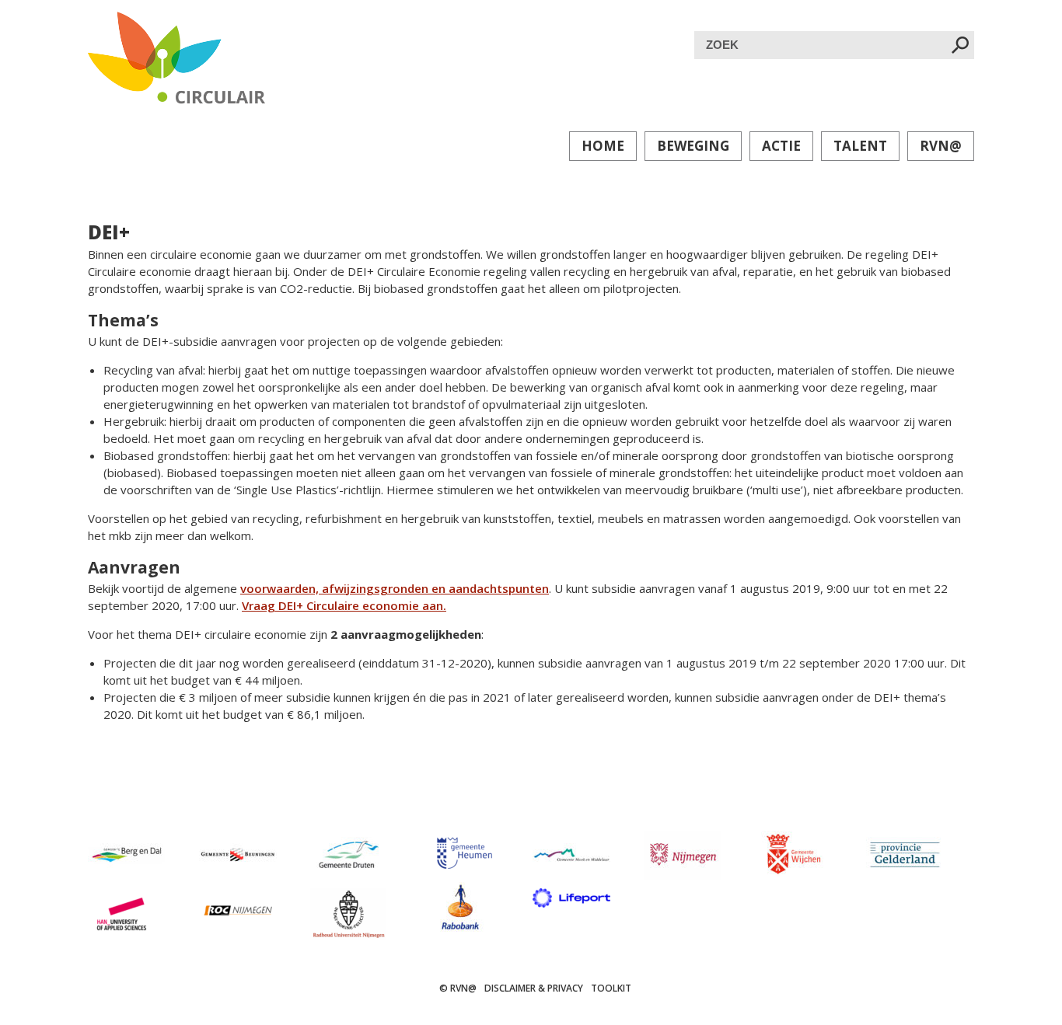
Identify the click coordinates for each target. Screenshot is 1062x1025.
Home (603, 146)
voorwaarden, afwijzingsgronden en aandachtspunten (394, 588)
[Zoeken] (960, 46)
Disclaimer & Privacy (533, 988)
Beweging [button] (693, 146)
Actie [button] (781, 146)
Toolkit (611, 988)
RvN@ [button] (941, 146)
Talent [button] (860, 146)
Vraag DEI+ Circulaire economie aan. (344, 605)
